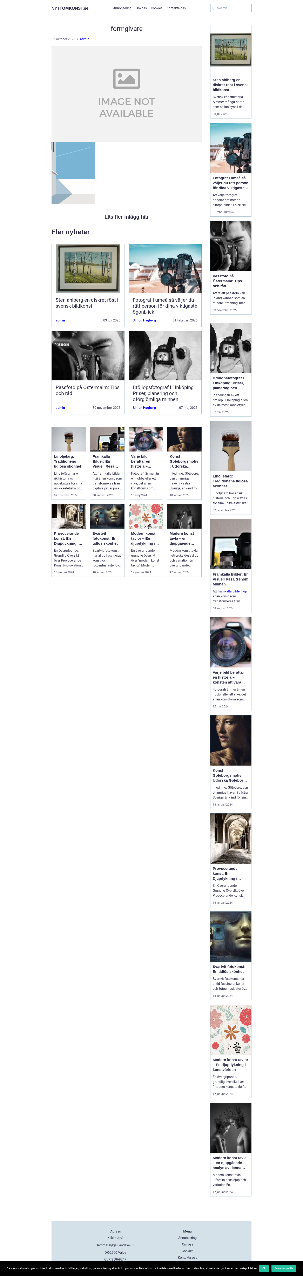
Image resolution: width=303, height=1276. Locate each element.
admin (84, 39)
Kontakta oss (176, 8)
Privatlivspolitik (284, 1268)
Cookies (156, 8)
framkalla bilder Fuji (232, 591)
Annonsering (122, 8)
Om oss (141, 8)
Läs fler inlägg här (127, 217)
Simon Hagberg (144, 320)
